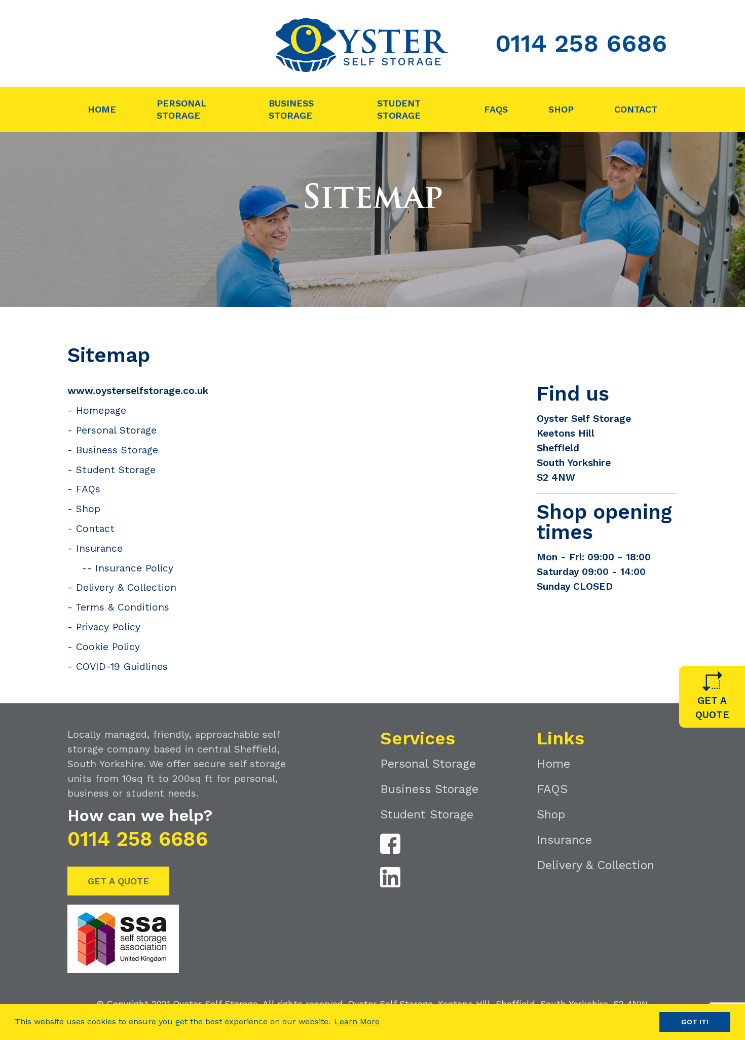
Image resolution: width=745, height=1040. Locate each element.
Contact (95, 528)
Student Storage (116, 470)
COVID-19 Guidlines (122, 666)
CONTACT (635, 109)
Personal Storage (116, 430)
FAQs (88, 489)
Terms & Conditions (122, 607)
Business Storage (117, 450)
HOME (102, 109)
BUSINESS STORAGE (291, 109)
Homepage (101, 410)
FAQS (496, 109)
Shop (88, 509)
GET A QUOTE (118, 881)
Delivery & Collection (126, 587)
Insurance (99, 548)
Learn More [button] (357, 1021)
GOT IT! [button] (695, 1022)
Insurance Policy (134, 568)
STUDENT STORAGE (399, 109)
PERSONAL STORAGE (182, 109)
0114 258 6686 (581, 43)
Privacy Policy (108, 627)
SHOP (561, 109)
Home (553, 764)
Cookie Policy (108, 647)
